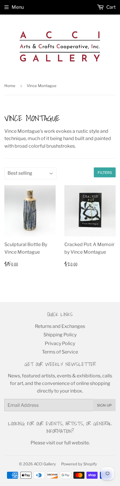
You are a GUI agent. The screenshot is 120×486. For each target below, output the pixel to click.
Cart (110, 7)
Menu (18, 7)
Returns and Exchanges (60, 326)
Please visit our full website (60, 443)
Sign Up (104, 405)
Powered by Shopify (79, 464)
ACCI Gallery (45, 464)
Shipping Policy (60, 334)
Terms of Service (60, 352)
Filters (105, 172)
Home (9, 85)
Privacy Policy (60, 343)
